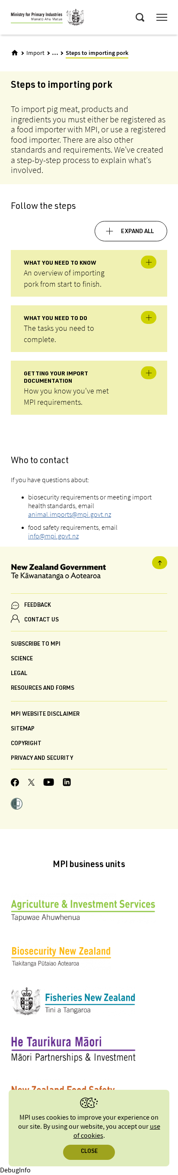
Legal (19, 674)
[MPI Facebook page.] (15, 783)
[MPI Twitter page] (31, 783)
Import (35, 53)
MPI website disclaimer (45, 714)
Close (89, 1152)
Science (22, 659)
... (55, 53)
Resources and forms (42, 689)
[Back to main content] (159, 562)
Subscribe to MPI (35, 644)
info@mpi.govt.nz (53, 535)
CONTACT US (41, 620)
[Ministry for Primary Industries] (47, 19)
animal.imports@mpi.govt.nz (69, 514)
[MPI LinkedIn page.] (67, 783)
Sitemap (23, 729)
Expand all (137, 232)
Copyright (26, 744)
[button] (16, 805)
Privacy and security (42, 759)
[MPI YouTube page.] (48, 783)
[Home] (15, 53)
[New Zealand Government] (89, 573)
